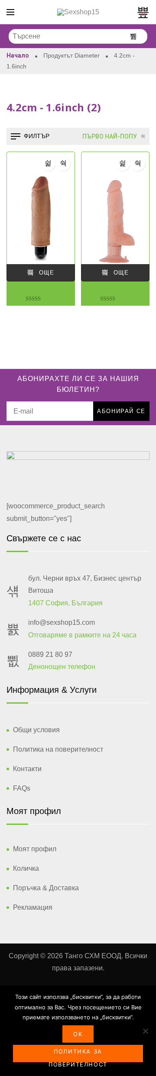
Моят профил (34, 849)
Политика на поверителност (58, 749)
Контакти (27, 768)
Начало (17, 55)
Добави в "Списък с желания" (47, 163)
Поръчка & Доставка (46, 888)
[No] (145, 1031)
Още (47, 272)
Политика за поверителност (78, 1055)
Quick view (63, 163)
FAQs (21, 788)
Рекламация (32, 907)
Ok (77, 1034)
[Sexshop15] (78, 12)
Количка (26, 868)
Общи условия (36, 729)
